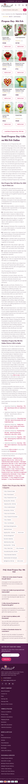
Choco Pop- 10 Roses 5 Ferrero (7, 64)
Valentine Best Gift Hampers (10, 558)
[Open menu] (26, 5)
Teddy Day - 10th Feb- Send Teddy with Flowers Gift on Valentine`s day (14, 426)
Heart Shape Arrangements (10, 526)
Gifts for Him (19, 460)
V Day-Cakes (21, 474)
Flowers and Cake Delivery (8, 771)
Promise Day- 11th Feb (9, 510)
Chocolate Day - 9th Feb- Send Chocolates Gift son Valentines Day (15, 420)
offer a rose (16, 375)
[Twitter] (9, 683)
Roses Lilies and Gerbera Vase (20, 90)
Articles (3, 740)
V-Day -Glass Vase (13, 467)
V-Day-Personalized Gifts (15, 479)
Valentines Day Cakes (9, 542)
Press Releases (5, 743)
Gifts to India (13, 449)
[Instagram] (6, 683)
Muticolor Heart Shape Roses (7, 90)
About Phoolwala (5, 691)
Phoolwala (13, 451)
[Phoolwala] (14, 667)
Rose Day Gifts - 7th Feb (9, 545)
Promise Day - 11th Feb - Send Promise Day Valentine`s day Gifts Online (14, 432)
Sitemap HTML (4, 701)
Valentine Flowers (6, 458)
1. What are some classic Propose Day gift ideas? (12, 578)
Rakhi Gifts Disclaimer (6, 724)
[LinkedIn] (12, 683)
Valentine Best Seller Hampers (10, 462)
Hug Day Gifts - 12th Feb (9, 532)
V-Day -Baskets (7, 519)
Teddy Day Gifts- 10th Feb (10, 504)
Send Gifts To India (6, 761)
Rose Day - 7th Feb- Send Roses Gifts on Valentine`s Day (15, 407)
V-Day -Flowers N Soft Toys (10, 497)
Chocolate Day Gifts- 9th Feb (11, 551)
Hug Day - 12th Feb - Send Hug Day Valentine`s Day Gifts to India (15, 438)
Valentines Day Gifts (10, 14)
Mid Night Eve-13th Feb (9, 561)
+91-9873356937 (11, 1)
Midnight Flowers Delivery (7, 766)
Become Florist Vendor (7, 704)
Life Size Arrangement (20, 472)
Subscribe (6, 659)
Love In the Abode (5, 116)
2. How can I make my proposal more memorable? (13, 591)
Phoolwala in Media (6, 745)
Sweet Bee (18, 115)
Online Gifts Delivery (6, 750)
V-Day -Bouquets (15, 465)
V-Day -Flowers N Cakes (18, 469)
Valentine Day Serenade (9, 474)
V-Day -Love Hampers (9, 523)
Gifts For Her (10, 460)
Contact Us (4, 693)
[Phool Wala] (6, 5)
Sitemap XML (4, 699)
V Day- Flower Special (9, 494)
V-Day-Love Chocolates (9, 513)
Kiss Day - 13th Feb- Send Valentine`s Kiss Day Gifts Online (15, 444)
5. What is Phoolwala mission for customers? (12, 630)
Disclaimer (3, 722)
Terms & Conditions (6, 712)
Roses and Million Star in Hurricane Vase (7, 39)
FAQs (2, 696)
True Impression (20, 37)
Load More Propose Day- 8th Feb (14, 131)
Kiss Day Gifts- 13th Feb (9, 500)
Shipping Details (5, 719)
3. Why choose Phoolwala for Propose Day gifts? (10, 604)
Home (2, 14)
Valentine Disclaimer (6, 727)
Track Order (19, 1)
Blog (2, 735)
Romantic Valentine (7, 476)
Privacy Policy (4, 714)
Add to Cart (7, 46)
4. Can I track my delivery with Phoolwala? (11, 617)
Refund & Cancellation (7, 717)
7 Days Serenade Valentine (10, 554)
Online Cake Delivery (6, 768)
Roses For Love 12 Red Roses (19, 64)
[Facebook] (2, 683)
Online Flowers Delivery (7, 758)
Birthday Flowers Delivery (7, 763)
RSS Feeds (3, 748)
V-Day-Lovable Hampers (9, 507)
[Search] (25, 10)
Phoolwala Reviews (6, 737)
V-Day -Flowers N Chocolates (10, 470)
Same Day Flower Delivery (7, 774)
